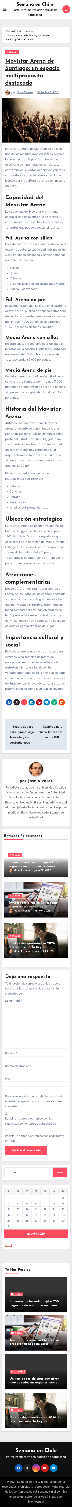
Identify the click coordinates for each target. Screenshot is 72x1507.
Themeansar (36, 1501)
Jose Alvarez (25, 92)
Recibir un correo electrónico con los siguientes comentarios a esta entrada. (31, 1121)
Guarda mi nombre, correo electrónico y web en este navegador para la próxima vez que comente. (34, 1101)
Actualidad (18, 1371)
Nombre (11, 1053)
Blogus (53, 1496)
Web (7, 1078)
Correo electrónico (18, 1066)
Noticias (12, 52)
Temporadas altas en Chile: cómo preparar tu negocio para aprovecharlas (33, 906)
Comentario (13, 1000)
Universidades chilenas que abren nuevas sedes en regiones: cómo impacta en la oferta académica (34, 1382)
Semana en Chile (35, 4)
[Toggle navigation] (4, 9)
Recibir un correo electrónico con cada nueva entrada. (34, 1138)
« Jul (8, 1245)
